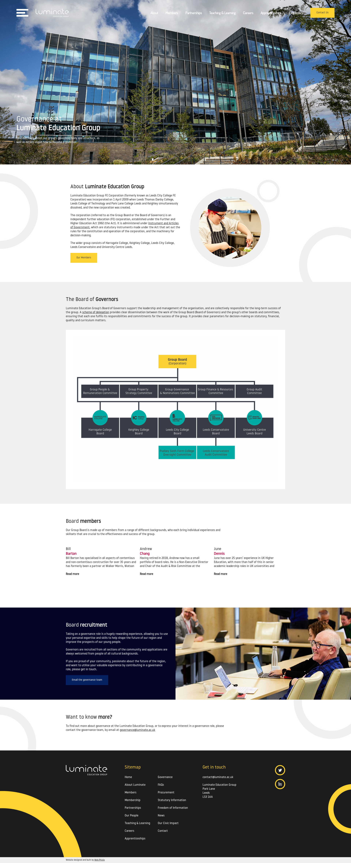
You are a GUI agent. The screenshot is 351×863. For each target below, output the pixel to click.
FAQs (161, 785)
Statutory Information (172, 800)
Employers (296, 12)
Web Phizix (99, 860)
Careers (248, 12)
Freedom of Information (173, 808)
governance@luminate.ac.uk (137, 730)
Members (171, 12)
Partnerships (193, 12)
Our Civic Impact (168, 823)
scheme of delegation (95, 312)
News (161, 815)
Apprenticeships (271, 12)
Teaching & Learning (222, 12)
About (154, 12)
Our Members (83, 257)
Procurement (166, 792)
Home (128, 777)
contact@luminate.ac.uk (218, 777)
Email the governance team (87, 680)
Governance (165, 777)
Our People (131, 815)
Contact (163, 831)
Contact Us (322, 12)
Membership (132, 800)
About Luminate (135, 785)
